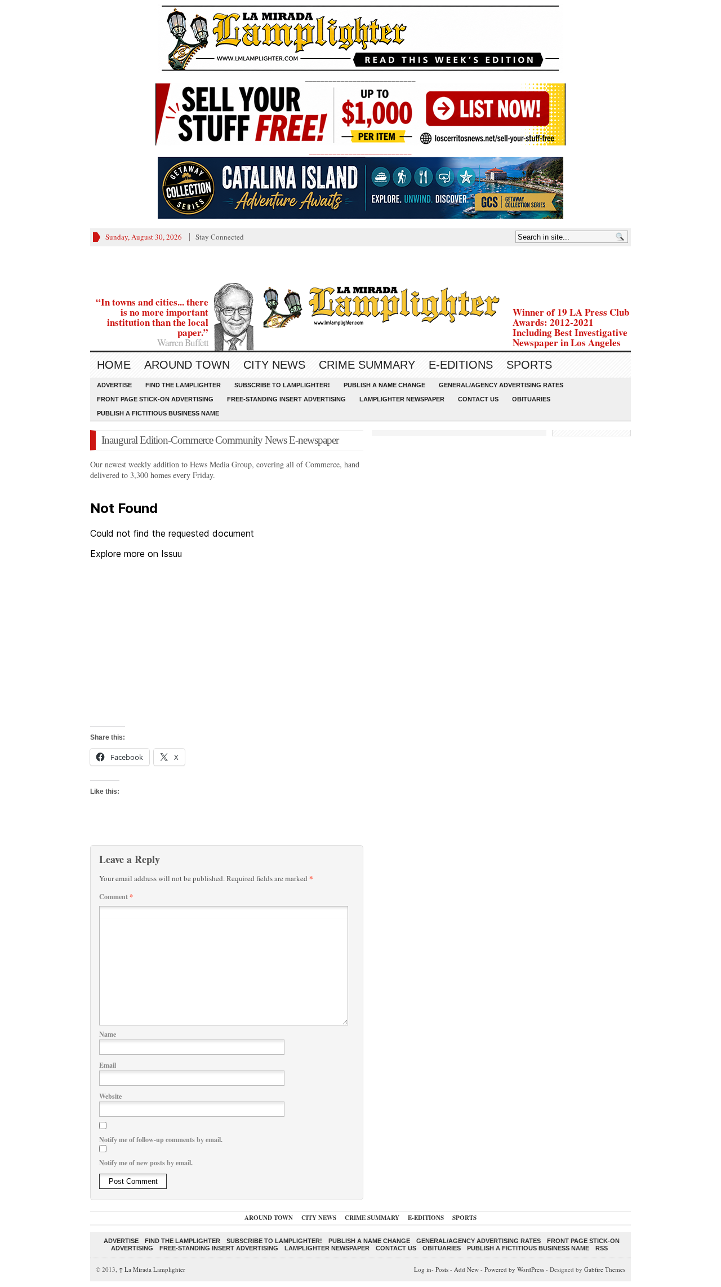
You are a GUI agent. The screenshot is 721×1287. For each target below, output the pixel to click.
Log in (422, 1269)
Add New (466, 1269)
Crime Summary (367, 365)
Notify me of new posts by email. (146, 1162)
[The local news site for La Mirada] (360, 305)
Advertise (114, 385)
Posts (441, 1269)
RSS (601, 1248)
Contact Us (478, 399)
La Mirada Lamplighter (152, 1269)
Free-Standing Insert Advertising (286, 399)
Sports (529, 365)
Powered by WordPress (514, 1269)
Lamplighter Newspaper (401, 399)
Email (107, 1065)
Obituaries (531, 399)
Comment (116, 896)
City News (274, 365)
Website (110, 1096)
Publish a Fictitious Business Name (158, 413)
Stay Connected (219, 237)
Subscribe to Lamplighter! (282, 385)
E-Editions (461, 365)
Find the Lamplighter (183, 385)
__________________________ (360, 150)
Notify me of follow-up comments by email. (160, 1139)
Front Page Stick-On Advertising (155, 399)
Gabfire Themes (604, 1269)
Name (107, 1034)
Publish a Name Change (384, 385)
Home (114, 365)
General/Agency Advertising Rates (501, 385)
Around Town (187, 365)
